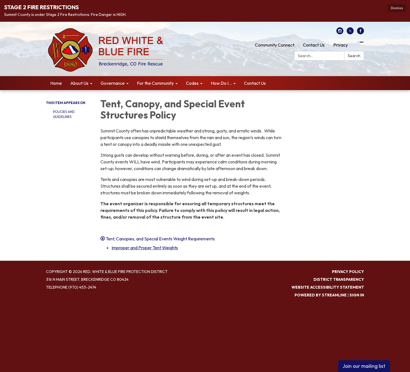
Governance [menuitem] (113, 83)
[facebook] (360, 32)
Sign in (356, 295)
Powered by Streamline (321, 295)
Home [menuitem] (56, 83)
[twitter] (350, 32)
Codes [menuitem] (192, 83)
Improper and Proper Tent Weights (145, 247)
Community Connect (274, 45)
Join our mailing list (364, 366)
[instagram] (339, 32)
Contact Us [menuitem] (255, 83)
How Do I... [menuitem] (221, 83)
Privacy (340, 45)
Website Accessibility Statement (327, 287)
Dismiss (397, 8)
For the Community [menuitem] (155, 83)
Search (354, 55)
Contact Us (314, 45)
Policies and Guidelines (64, 114)
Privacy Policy (348, 271)
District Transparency (338, 279)
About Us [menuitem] (79, 83)
